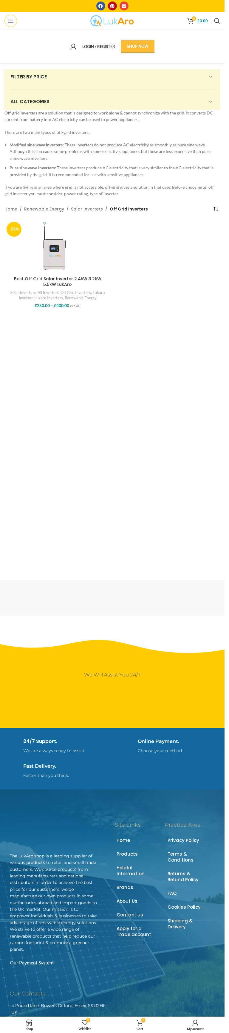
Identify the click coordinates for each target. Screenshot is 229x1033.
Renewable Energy (44, 209)
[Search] (217, 21)
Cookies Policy (184, 907)
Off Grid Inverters (76, 292)
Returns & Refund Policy (183, 877)
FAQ (172, 893)
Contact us (130, 915)
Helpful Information (131, 871)
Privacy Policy (183, 840)
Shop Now (137, 46)
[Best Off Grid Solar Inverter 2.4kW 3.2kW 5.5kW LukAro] (57, 246)
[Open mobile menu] (10, 21)
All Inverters (48, 292)
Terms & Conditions (181, 857)
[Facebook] (100, 5)
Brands (125, 887)
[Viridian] (57, 598)
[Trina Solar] (167, 598)
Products (127, 854)
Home (10, 209)
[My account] (73, 46)
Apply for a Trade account (134, 931)
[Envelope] (124, 5)
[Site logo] (112, 20)
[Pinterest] (112, 5)
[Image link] (51, 831)
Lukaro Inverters (48, 297)
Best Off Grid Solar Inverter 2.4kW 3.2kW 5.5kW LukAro (57, 282)
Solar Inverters (87, 209)
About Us (127, 901)
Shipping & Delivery (180, 924)
